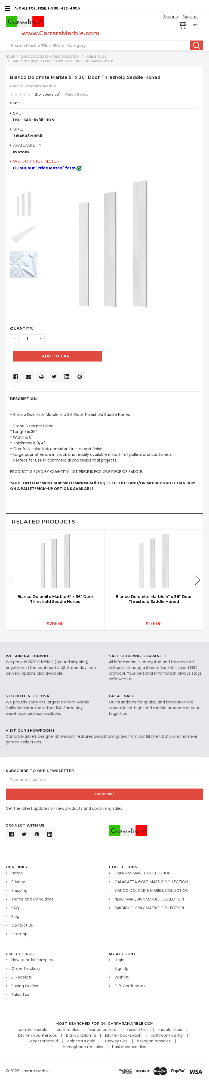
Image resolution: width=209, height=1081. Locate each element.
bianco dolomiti (81, 1035)
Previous (11, 580)
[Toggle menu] (7, 8)
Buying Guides (24, 986)
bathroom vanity (167, 1035)
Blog (15, 916)
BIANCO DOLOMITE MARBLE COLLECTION (50, 56)
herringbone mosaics (83, 1046)
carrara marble (33, 1029)
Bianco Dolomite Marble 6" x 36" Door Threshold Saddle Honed (55, 599)
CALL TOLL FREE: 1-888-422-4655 (49, 8)
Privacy (18, 881)
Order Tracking (25, 968)
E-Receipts (21, 977)
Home (10, 56)
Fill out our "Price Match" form (44, 168)
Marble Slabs (95, 56)
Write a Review (76, 94)
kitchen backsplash (124, 1035)
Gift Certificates (130, 986)
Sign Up (121, 968)
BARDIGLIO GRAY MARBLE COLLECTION (149, 908)
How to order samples (32, 959)
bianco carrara (103, 1029)
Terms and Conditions (32, 899)
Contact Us (22, 925)
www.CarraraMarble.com (60, 33)
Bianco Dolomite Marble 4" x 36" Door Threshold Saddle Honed (154, 599)
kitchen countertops (38, 1035)
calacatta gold (81, 1041)
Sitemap (19, 934)
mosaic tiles (138, 1029)
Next (197, 580)
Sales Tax (20, 994)
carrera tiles (68, 1029)
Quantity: (21, 328)
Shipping (19, 890)
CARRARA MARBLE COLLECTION (143, 873)
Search (196, 45)
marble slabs (170, 1029)
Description (23, 398)
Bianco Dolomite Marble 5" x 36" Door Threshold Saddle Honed (62, 61)
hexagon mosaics (154, 1041)
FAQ (15, 908)
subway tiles (116, 1041)
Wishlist (122, 977)
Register (190, 16)
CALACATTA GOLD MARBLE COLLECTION (151, 881)
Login (119, 959)
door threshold (44, 1041)
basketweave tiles (129, 1046)
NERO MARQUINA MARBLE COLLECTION (149, 899)
